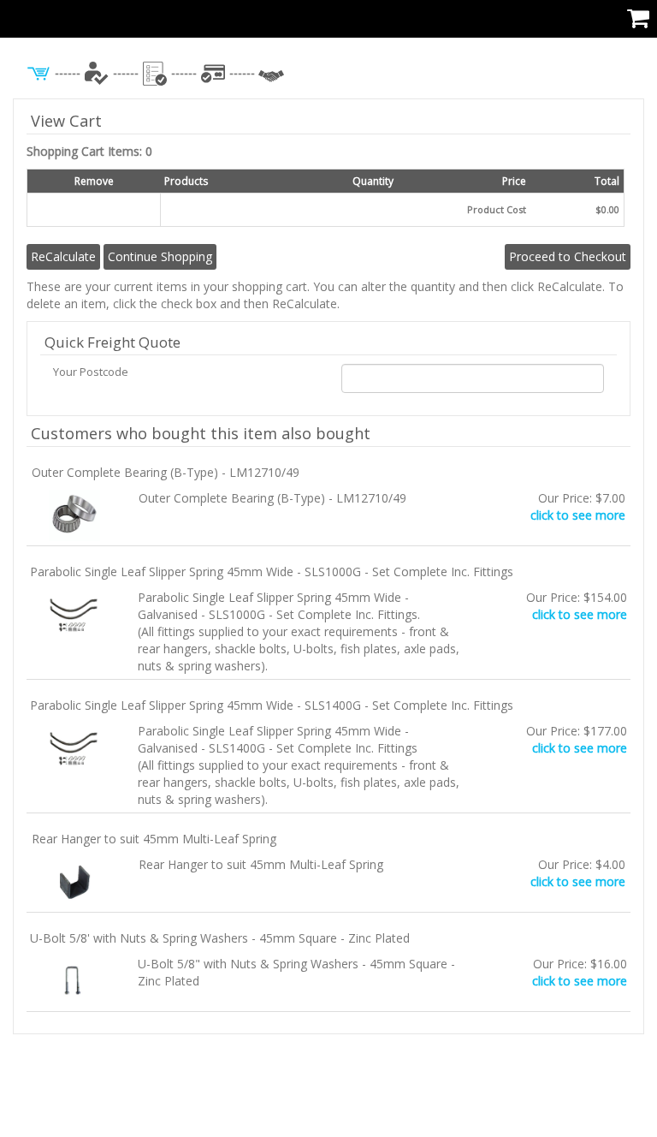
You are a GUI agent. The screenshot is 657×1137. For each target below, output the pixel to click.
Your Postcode (90, 371)
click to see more (577, 515)
